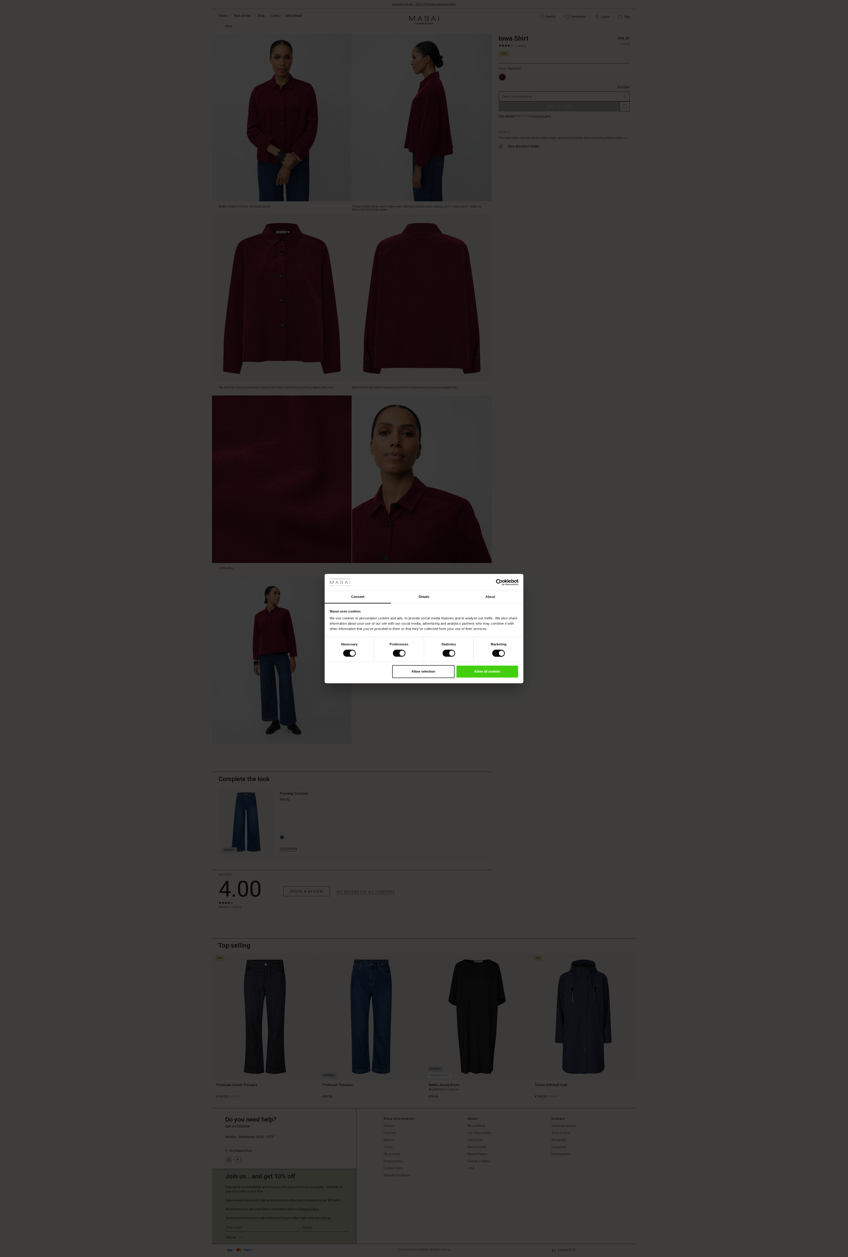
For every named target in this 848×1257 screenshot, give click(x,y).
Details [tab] (424, 597)
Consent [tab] (357, 597)
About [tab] (490, 597)
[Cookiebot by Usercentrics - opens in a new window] (499, 582)
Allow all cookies (487, 671)
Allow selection (423, 671)
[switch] (399, 653)
